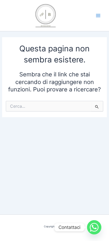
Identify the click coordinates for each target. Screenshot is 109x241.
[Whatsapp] (94, 227)
